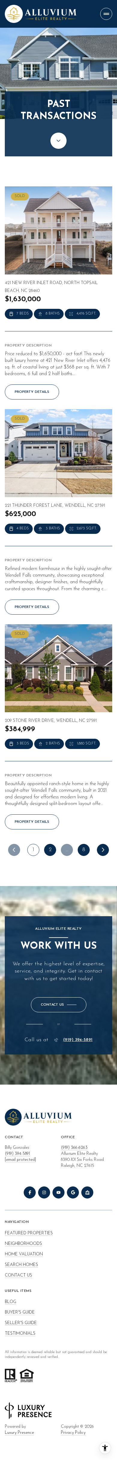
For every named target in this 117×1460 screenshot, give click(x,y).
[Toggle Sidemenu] (106, 14)
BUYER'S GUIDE (20, 1312)
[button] (58, 1004)
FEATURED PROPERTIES (29, 1233)
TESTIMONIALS (20, 1333)
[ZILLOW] (87, 1192)
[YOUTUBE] (58, 1192)
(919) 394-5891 (78, 1040)
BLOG (10, 1302)
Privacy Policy (73, 1432)
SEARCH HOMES (21, 1265)
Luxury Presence (19, 1432)
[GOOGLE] (73, 1192)
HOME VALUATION (24, 1254)
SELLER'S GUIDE (21, 1323)
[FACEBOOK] (30, 1192)
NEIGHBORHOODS (23, 1244)
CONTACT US (18, 1275)
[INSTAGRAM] (44, 1192)
